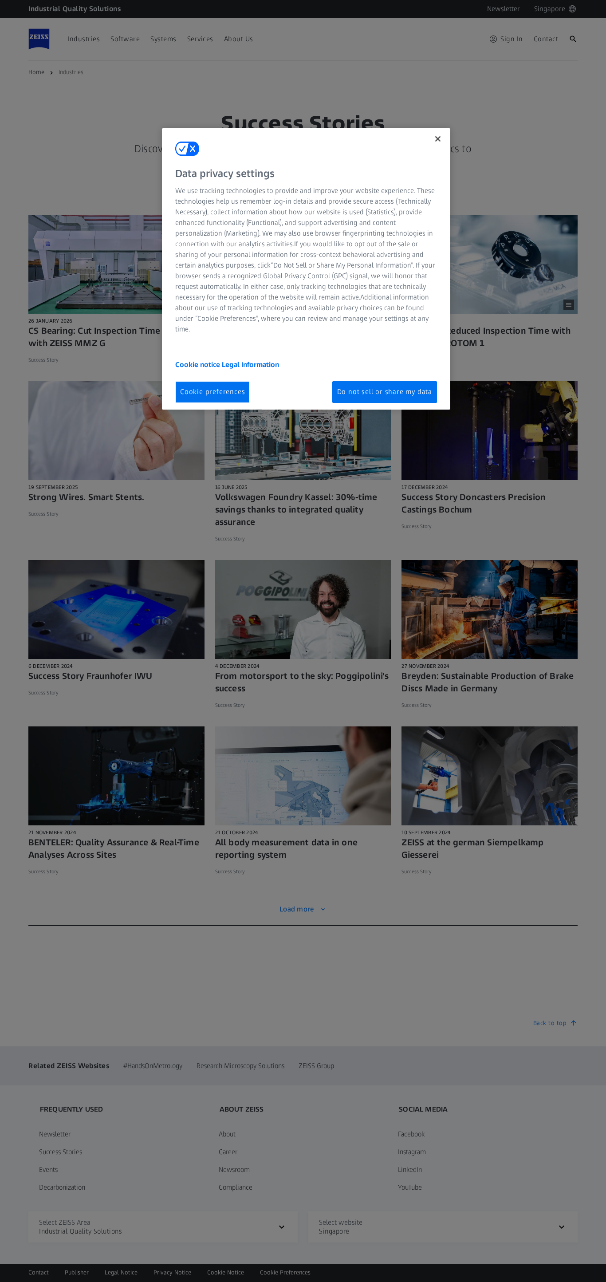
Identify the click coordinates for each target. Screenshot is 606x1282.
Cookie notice (198, 364)
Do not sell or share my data (384, 391)
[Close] (438, 139)
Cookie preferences (212, 391)
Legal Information (250, 364)
